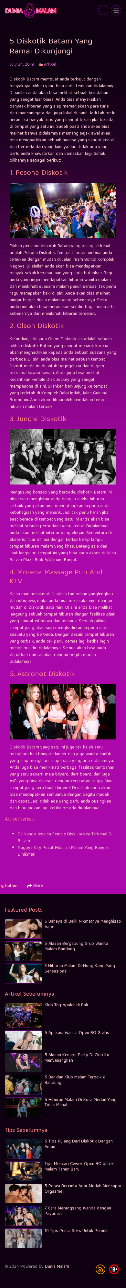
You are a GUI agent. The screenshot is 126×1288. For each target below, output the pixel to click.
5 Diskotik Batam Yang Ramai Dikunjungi (31, 10)
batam (11, 886)
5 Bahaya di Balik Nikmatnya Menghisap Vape (83, 924)
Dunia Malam (57, 1267)
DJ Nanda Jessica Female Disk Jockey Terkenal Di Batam (65, 838)
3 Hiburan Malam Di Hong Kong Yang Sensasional (80, 968)
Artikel (50, 65)
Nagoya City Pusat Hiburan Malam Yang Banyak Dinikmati (63, 851)
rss (100, 1269)
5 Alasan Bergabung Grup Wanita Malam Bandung (76, 946)
